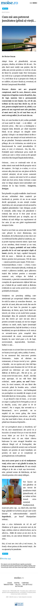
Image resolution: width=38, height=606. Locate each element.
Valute (17, 584)
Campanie (25, 583)
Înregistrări (8, 584)
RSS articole (27, 584)
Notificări (19, 586)
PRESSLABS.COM (14, 591)
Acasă (9, 583)
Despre (16, 583)
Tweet (6, 8)
